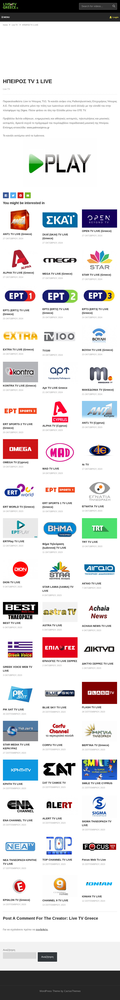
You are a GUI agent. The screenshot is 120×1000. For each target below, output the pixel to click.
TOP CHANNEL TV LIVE (57, 859)
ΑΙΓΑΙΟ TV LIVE (91, 583)
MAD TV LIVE (50, 468)
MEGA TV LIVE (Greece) (57, 273)
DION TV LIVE (11, 582)
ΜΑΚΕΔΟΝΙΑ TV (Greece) (98, 389)
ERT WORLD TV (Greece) (18, 506)
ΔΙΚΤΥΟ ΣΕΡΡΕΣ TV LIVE (97, 663)
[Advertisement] (60, 50)
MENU (7, 17)
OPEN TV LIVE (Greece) (97, 231)
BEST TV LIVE (12, 623)
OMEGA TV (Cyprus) (15, 462)
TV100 (46, 350)
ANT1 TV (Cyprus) (93, 422)
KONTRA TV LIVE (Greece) (19, 385)
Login (115, 17)
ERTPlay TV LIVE (13, 541)
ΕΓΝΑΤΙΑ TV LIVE (93, 506)
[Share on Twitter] (13, 195)
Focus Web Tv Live (94, 859)
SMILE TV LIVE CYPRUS (97, 783)
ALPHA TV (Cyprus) (54, 425)
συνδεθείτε (42, 929)
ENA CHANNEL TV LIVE (18, 820)
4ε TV (85, 464)
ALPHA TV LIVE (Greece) (18, 272)
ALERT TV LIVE (52, 818)
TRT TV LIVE (90, 541)
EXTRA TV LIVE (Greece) (18, 349)
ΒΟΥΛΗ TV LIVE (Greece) (97, 350)
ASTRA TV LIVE (52, 625)
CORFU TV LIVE (52, 745)
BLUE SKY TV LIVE (54, 707)
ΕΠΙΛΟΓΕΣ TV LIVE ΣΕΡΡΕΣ (59, 661)
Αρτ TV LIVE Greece (54, 387)
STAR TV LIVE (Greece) (96, 274)
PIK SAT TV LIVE (13, 709)
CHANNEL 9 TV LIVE (55, 900)
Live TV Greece (83, 918)
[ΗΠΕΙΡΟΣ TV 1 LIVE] (20, 220)
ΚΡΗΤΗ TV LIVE (13, 783)
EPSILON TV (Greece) (16, 900)
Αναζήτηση (9, 950)
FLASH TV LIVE (91, 707)
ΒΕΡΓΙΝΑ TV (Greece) (95, 745)
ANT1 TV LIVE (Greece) (17, 234)
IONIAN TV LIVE (92, 896)
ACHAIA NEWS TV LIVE (96, 625)
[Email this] (28, 195)
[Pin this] (20, 195)
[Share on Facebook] (6, 195)
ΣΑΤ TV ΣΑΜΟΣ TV (54, 782)
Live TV (6, 89)
